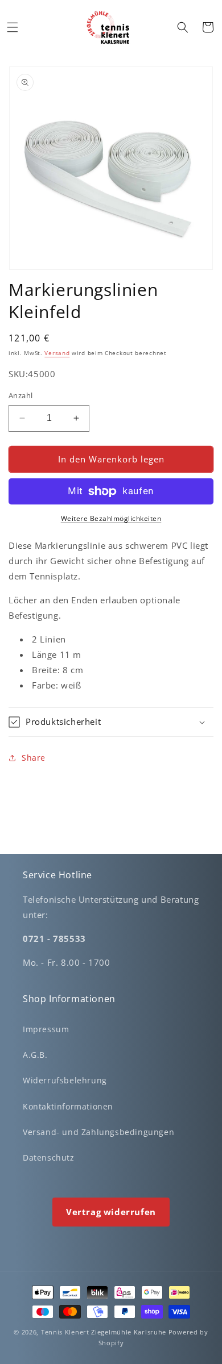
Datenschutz (49, 1157)
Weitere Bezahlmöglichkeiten (111, 518)
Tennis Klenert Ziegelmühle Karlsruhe (103, 1332)
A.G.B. (35, 1054)
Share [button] (34, 757)
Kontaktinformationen (68, 1106)
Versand (56, 353)
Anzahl (20, 395)
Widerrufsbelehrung (65, 1080)
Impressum (46, 1029)
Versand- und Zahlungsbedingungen (98, 1132)
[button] (12, 27)
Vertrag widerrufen (111, 1211)
